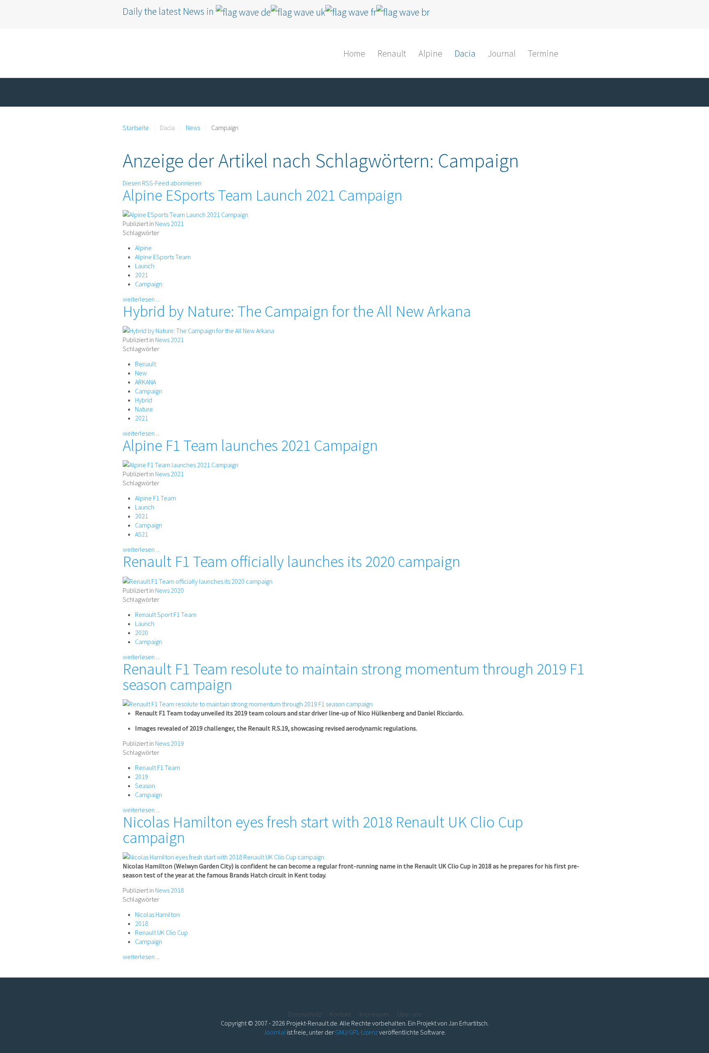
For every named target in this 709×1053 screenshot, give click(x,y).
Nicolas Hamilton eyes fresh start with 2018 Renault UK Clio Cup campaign (323, 829)
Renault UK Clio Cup (161, 932)
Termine (543, 53)
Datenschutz (304, 1014)
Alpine (430, 53)
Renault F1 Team (157, 767)
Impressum (374, 1014)
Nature (144, 409)
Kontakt (340, 1014)
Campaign (148, 284)
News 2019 (169, 743)
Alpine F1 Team (155, 498)
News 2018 (169, 890)
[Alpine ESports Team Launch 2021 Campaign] (185, 214)
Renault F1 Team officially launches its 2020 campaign (291, 561)
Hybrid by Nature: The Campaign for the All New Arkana (297, 311)
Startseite (136, 127)
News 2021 (169, 223)
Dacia (465, 53)
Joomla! (274, 1032)
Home (354, 53)
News (193, 127)
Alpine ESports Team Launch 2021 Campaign (263, 195)
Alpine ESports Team (163, 257)
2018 (141, 923)
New (141, 373)
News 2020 (169, 590)
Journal (502, 53)
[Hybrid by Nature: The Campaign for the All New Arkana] (198, 330)
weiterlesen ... (141, 299)
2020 (141, 632)
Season (145, 785)
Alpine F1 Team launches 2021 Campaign (250, 445)
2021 (141, 275)
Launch (144, 266)
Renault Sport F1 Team (166, 614)
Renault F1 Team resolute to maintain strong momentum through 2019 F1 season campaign (353, 676)
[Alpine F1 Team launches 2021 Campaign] (180, 464)
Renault (391, 53)
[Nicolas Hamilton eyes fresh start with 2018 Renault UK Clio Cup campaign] (223, 856)
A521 (141, 534)
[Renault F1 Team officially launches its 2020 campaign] (197, 580)
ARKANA (145, 382)
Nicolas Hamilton (157, 914)
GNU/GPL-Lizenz (356, 1032)
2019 (141, 776)
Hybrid (143, 400)
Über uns (409, 1014)
